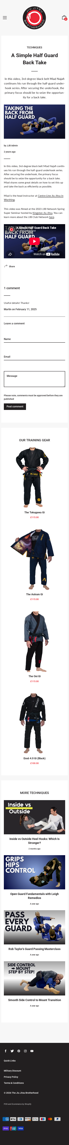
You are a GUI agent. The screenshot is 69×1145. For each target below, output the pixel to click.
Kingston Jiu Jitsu (42, 212)
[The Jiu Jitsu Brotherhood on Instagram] (25, 1051)
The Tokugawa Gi (34, 512)
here (51, 216)
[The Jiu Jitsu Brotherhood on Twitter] (12, 1051)
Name (7, 328)
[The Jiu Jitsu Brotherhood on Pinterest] (19, 1051)
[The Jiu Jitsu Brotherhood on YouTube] (32, 1051)
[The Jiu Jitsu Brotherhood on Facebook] (5, 1051)
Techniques (34, 47)
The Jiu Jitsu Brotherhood (25, 1093)
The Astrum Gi (34, 594)
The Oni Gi (35, 676)
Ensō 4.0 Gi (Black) (35, 758)
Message (9, 363)
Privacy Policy (11, 1077)
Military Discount (12, 1070)
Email (7, 346)
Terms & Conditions (14, 1083)
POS (6, 1104)
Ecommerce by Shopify (21, 1104)
